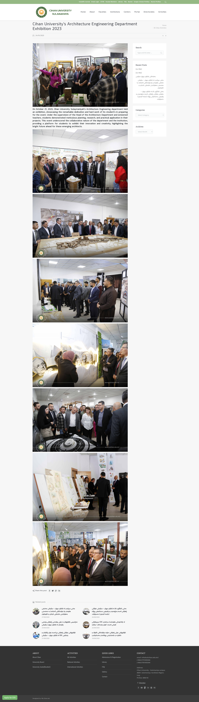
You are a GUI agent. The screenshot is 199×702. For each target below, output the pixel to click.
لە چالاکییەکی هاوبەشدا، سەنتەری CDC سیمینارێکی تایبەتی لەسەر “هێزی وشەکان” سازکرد (108, 623)
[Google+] (56, 590)
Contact (104, 677)
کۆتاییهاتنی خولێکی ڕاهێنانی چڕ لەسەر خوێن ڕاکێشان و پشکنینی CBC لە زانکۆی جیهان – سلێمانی (59, 634)
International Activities (75, 667)
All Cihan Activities (160, 28)
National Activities (73, 662)
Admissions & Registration (111, 657)
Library (104, 662)
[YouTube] (141, 687)
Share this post (41, 591)
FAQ (103, 667)
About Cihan (37, 657)
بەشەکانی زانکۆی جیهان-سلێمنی (146, 77)
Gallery (104, 672)
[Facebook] (49, 590)
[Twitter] (52, 590)
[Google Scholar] (144, 687)
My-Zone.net (46, 699)
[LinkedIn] (59, 590)
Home (164, 25)
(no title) (139, 69)
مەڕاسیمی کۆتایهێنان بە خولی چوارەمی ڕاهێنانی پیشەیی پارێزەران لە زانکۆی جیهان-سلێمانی (60, 623)
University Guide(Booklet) (41, 667)
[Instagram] (151, 687)
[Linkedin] (148, 687)
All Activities (71, 657)
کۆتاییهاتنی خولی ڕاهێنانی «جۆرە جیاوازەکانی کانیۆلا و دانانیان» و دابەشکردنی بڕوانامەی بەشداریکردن (109, 634)
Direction (142, 683)
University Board (38, 662)
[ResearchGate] (154, 687)
